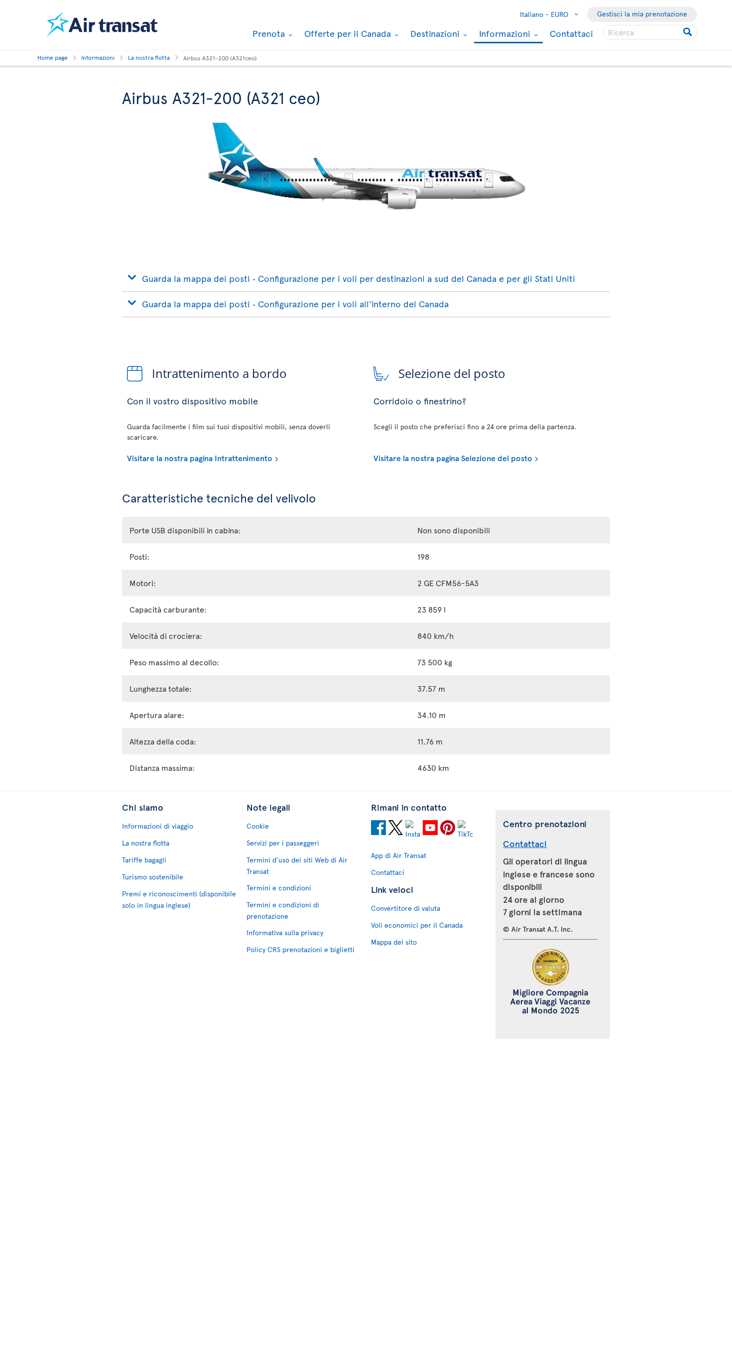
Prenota (267, 33)
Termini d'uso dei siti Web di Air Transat (297, 865)
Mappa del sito (394, 942)
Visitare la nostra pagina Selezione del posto (452, 457)
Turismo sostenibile (152, 876)
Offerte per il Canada (346, 33)
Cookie (257, 826)
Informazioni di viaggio (157, 826)
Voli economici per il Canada (417, 925)
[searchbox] (650, 32)
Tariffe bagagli (144, 859)
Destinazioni (433, 33)
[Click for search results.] (688, 32)
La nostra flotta (145, 843)
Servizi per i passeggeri (282, 843)
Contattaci (571, 33)
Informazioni (503, 34)
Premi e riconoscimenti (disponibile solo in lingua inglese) (179, 899)
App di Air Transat (398, 855)
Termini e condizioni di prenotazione (282, 910)
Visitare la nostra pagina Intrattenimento (199, 457)
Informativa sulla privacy (284, 932)
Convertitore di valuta (405, 908)
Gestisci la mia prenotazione (642, 13)
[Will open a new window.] (378, 829)
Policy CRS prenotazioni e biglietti (300, 949)
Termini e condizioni (278, 887)
